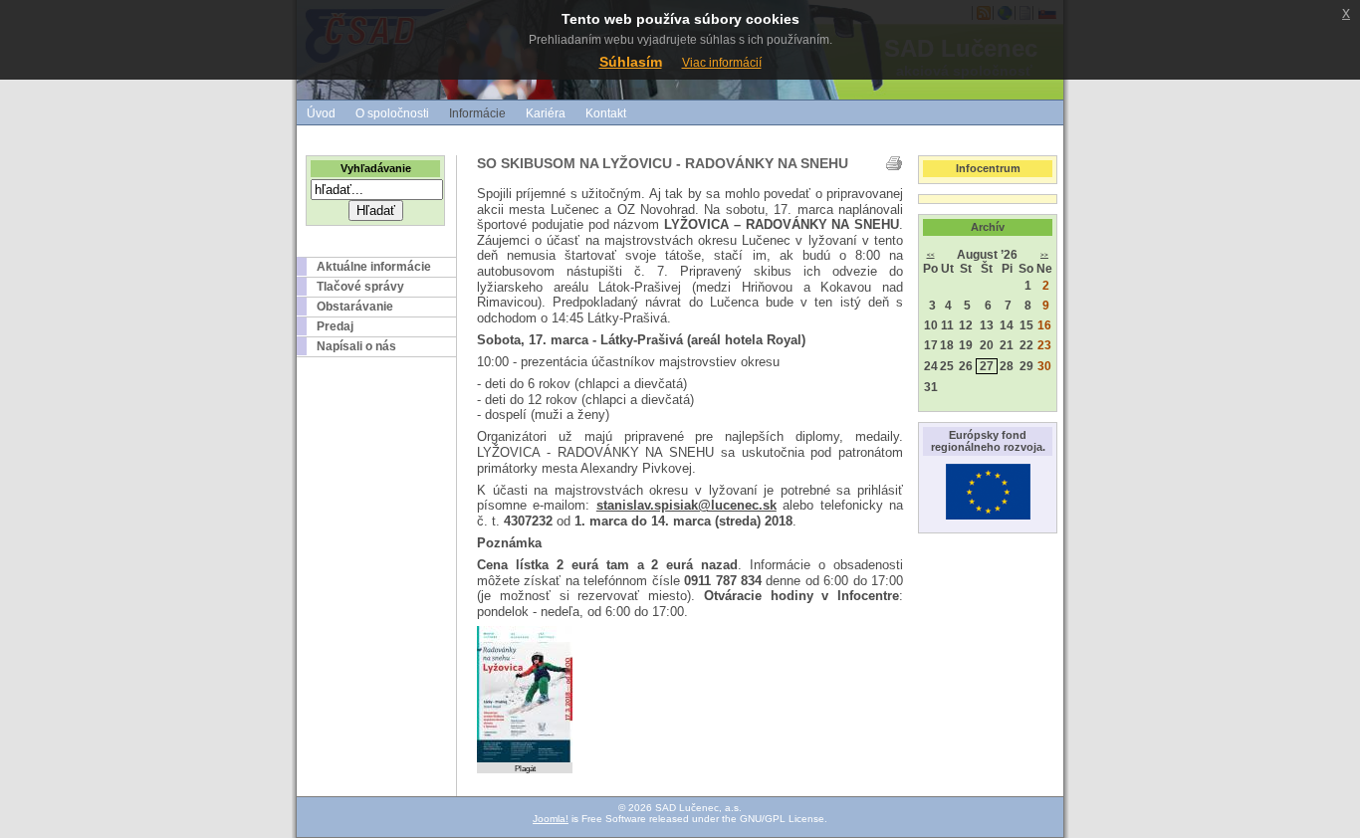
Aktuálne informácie (374, 267)
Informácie (477, 113)
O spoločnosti (392, 113)
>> (1044, 255)
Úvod (321, 113)
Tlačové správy (360, 287)
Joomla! (550, 818)
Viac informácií (722, 63)
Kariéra (546, 113)
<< (931, 255)
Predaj (335, 326)
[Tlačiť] (894, 163)
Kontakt (605, 113)
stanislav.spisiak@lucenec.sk (686, 505)
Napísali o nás (356, 346)
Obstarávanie (355, 307)
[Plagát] (524, 758)
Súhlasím (630, 62)
